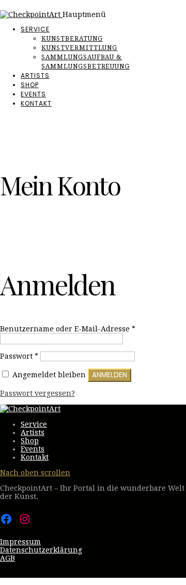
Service (35, 29)
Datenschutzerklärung (41, 550)
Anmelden (109, 375)
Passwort (19, 356)
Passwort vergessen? (37, 393)
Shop (30, 84)
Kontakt (36, 103)
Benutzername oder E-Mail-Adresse (67, 329)
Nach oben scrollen (35, 473)
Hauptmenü (84, 14)
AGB (7, 558)
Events (33, 94)
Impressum (20, 542)
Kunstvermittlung (79, 48)
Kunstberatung (71, 38)
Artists (35, 75)
